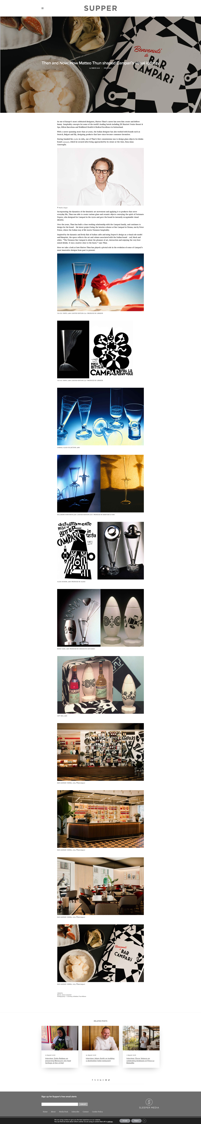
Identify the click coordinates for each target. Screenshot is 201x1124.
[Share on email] (108, 1080)
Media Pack (63, 1112)
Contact (86, 1112)
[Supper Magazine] (100, 8)
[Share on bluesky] (106, 1080)
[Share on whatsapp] (103, 1080)
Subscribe (75, 1112)
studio (75, 139)
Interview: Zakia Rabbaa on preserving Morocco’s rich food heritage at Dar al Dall (58, 1060)
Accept (125, 1121)
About (53, 1112)
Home (45, 1112)
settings (110, 1122)
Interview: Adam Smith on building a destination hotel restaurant (100, 1059)
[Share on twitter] (95, 1080)
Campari (65, 142)
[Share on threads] (98, 1080)
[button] (42, 8)
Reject (136, 1121)
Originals (108, 68)
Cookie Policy (97, 1112)
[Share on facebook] (92, 1080)
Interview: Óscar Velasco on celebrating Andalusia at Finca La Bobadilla (140, 1060)
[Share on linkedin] (100, 1080)
